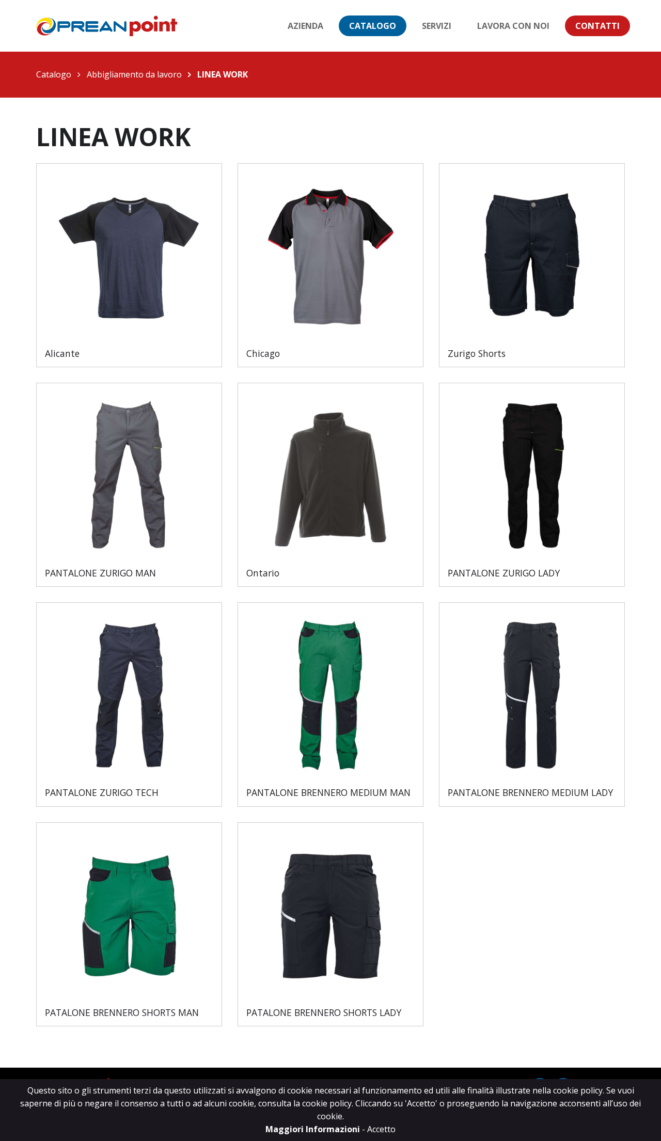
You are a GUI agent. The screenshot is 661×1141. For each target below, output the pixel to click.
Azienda (305, 26)
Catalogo (372, 26)
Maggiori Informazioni (313, 1129)
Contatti (597, 26)
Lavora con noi (513, 26)
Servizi (436, 26)
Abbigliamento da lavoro (134, 74)
